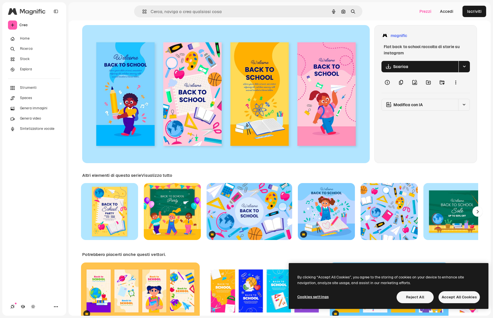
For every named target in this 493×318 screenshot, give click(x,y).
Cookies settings (313, 296)
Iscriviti (474, 11)
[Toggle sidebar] (55, 11)
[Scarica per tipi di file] (464, 66)
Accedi (446, 11)
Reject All (415, 297)
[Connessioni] (12, 306)
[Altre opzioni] (455, 82)
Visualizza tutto (156, 175)
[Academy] (22, 306)
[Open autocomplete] (142, 11)
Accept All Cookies (459, 297)
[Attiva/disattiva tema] (33, 306)
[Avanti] (477, 211)
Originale (120, 35)
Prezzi (425, 11)
